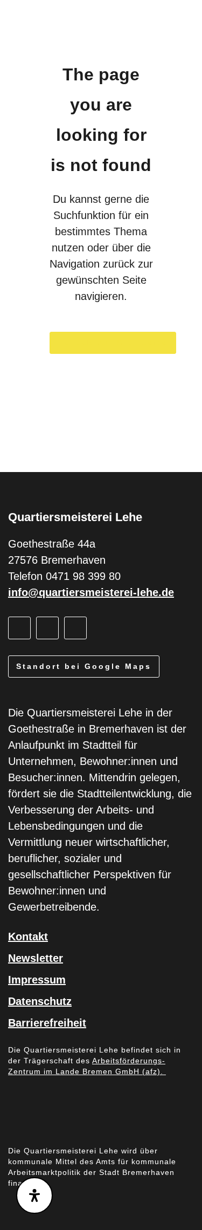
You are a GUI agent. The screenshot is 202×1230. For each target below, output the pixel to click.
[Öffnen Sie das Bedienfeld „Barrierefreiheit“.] (34, 1195)
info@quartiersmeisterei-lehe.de (91, 592)
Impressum (37, 980)
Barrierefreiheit (47, 1023)
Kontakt (28, 936)
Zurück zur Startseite (113, 342)
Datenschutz (40, 1001)
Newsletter (35, 958)
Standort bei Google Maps (83, 666)
